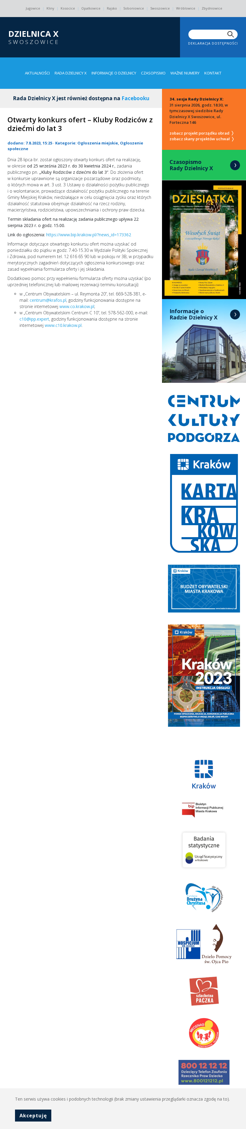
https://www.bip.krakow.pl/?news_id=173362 (88, 234)
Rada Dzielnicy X (71, 73)
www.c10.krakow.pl (63, 325)
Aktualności (37, 73)
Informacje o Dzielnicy (114, 73)
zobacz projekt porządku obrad (200, 133)
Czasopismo (153, 73)
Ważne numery (185, 73)
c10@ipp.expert (34, 319)
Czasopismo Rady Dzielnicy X (191, 165)
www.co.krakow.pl (76, 306)
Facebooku (135, 98)
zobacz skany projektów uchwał (200, 138)
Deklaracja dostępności (213, 43)
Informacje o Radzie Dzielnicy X (194, 314)
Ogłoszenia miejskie (97, 143)
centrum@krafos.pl (48, 300)
